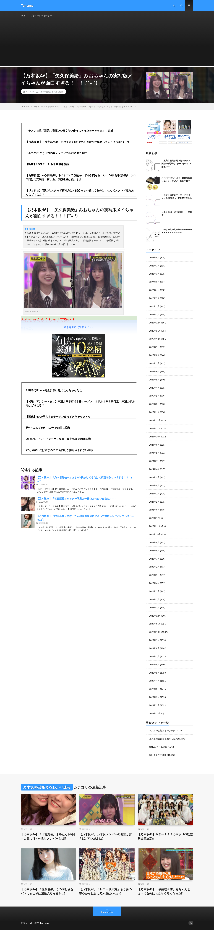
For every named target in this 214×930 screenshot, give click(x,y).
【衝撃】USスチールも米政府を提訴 (47, 164)
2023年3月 (154, 591)
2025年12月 (155, 322)
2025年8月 (154, 355)
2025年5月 (154, 379)
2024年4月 (154, 485)
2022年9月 (154, 640)
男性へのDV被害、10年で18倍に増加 (48, 427)
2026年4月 (154, 290)
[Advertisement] (107, 44)
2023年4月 (154, 583)
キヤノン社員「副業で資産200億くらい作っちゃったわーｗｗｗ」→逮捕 (69, 130)
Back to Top (107, 912)
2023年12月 (155, 518)
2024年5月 (154, 477)
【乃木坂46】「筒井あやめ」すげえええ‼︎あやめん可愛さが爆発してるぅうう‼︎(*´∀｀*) (77, 141)
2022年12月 (155, 615)
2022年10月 (155, 632)
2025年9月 (154, 347)
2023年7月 (154, 558)
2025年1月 (154, 412)
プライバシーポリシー (41, 15)
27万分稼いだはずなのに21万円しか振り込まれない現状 (59, 450)
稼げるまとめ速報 (158, 755)
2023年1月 (154, 607)
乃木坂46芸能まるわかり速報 (51, 92)
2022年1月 (154, 705)
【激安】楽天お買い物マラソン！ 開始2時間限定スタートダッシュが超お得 (177, 163)
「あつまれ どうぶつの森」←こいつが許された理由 (56, 153)
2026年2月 (154, 306)
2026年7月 (154, 265)
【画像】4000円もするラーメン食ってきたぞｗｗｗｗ (58, 416)
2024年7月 (154, 461)
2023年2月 (154, 599)
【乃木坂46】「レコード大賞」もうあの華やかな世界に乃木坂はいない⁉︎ (105, 891)
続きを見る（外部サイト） (79, 327)
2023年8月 (154, 550)
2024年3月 (154, 493)
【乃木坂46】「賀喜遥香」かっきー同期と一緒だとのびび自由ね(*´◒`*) (76, 498)
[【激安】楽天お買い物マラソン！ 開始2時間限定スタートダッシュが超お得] (153, 166)
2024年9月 (154, 444)
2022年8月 (154, 648)
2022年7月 (154, 656)
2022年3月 (154, 689)
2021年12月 (155, 713)
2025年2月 (154, 404)
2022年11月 (155, 624)
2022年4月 (154, 680)
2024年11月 (155, 428)
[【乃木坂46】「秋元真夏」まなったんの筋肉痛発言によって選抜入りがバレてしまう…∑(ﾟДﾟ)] (28, 521)
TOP (23, 15)
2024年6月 (154, 469)
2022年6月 (154, 664)
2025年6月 (154, 371)
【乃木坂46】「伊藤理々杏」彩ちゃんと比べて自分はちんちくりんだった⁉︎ (164, 891)
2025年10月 (155, 339)
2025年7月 (154, 363)
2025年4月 (154, 387)
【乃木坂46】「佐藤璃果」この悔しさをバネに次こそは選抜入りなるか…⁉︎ (47, 891)
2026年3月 (154, 298)
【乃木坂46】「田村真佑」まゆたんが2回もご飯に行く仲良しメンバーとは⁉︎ (48, 836)
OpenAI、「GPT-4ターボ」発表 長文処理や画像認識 (58, 438)
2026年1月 (154, 314)
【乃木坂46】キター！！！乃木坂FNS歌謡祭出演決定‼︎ (165, 836)
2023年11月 (155, 526)
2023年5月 (154, 575)
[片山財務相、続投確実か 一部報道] (153, 218)
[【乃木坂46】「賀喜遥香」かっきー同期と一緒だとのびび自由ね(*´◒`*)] (28, 504)
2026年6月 (154, 273)
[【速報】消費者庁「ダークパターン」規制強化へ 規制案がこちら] (153, 201)
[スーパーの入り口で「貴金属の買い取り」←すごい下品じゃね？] (153, 183)
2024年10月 (155, 436)
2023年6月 (154, 567)
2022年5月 (154, 672)
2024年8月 (154, 453)
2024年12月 (155, 420)
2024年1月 (154, 510)
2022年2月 (154, 697)
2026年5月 (154, 282)
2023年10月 (155, 534)
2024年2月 (154, 501)
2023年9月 (154, 542)
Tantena (44, 923)
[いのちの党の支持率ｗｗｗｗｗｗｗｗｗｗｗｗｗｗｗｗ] (153, 235)
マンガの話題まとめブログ (162, 730)
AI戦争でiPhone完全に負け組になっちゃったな (54, 390)
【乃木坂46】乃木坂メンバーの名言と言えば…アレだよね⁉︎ (105, 836)
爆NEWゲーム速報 (158, 746)
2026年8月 (154, 257)
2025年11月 (155, 330)
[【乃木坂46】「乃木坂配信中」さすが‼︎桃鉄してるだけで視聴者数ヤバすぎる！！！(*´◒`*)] (28, 482)
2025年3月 (154, 396)
